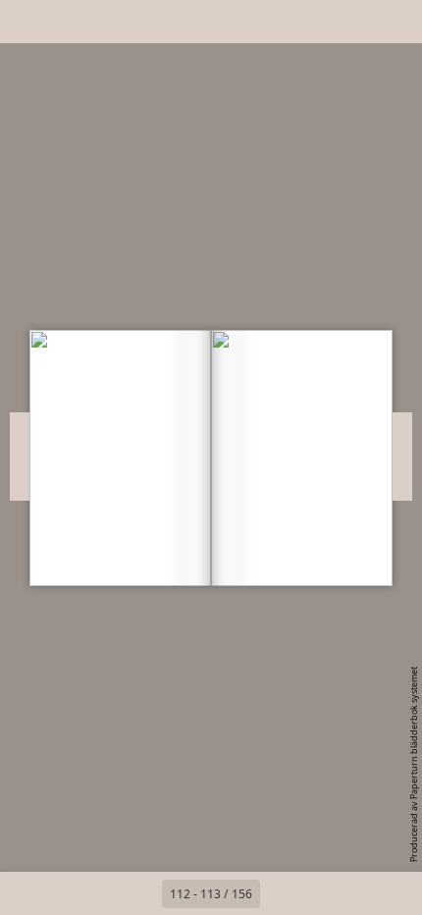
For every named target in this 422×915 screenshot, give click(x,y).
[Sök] (70, 21)
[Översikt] (27, 21)
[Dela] (351, 21)
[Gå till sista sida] (324, 893)
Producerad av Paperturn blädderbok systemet (413, 764)
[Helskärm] (394, 21)
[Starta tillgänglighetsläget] (113, 21)
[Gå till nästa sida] (281, 893)
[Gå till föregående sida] (140, 893)
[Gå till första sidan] (97, 893)
